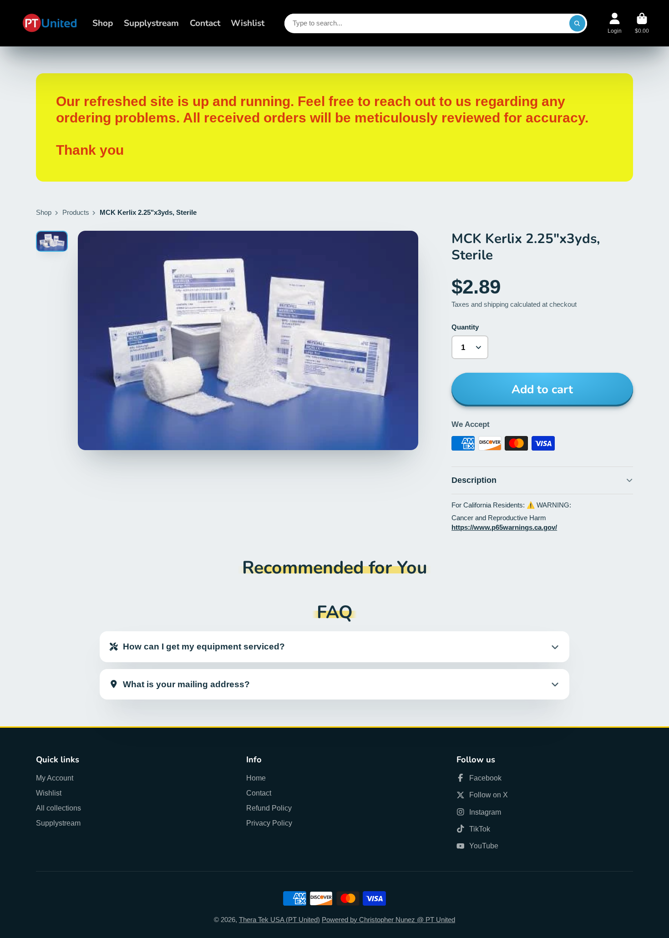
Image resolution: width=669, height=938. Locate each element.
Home (256, 778)
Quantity (465, 327)
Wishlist (247, 23)
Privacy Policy (269, 823)
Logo (49, 23)
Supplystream (151, 23)
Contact (205, 23)
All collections (58, 808)
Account (615, 23)
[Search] (577, 23)
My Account (54, 778)
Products (75, 212)
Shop (102, 23)
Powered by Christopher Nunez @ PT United (388, 919)
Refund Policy (269, 808)
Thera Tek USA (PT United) (279, 919)
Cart (642, 23)
